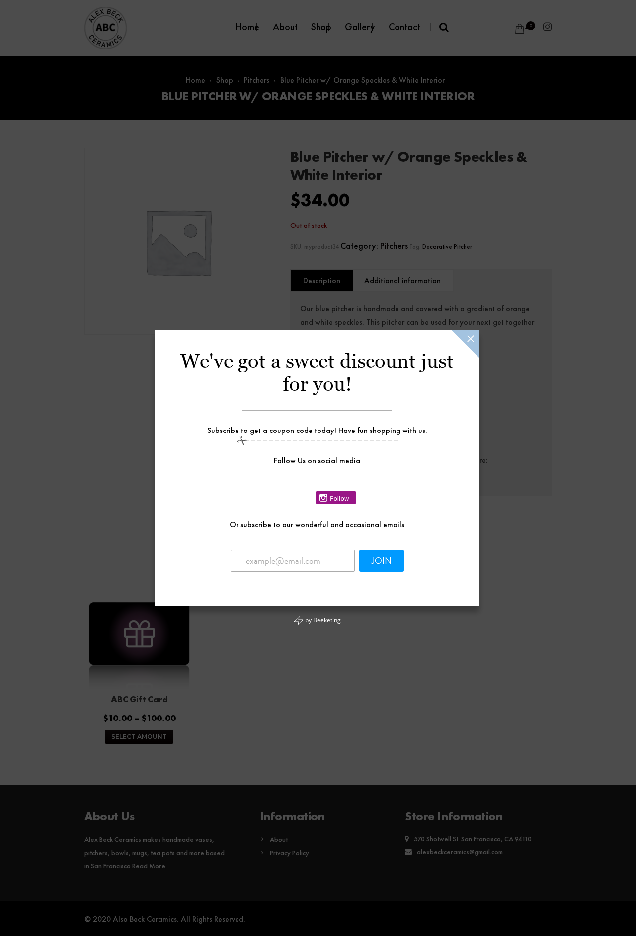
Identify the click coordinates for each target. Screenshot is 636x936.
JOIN (381, 560)
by (322, 620)
